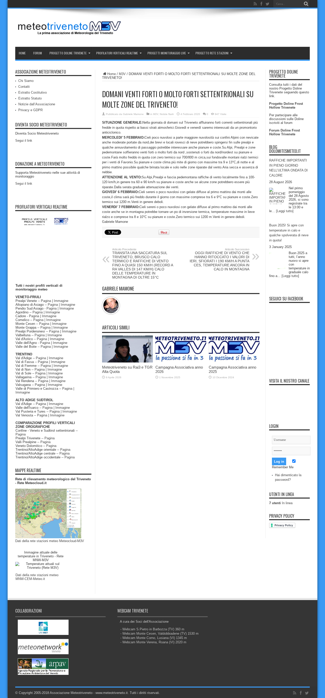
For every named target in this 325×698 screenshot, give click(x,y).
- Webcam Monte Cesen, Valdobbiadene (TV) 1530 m (159, 633)
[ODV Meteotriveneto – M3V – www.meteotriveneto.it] (69, 34)
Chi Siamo (26, 81)
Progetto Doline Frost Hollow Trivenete (286, 105)
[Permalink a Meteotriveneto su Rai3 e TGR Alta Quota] (127, 361)
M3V (122, 74)
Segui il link (23, 140)
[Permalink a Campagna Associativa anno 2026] (180, 361)
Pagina (46, 301)
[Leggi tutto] (285, 211)
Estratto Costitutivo (32, 92)
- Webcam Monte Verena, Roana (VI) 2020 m (153, 642)
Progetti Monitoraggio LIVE (167, 53)
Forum (37, 53)
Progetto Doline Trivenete (68, 53)
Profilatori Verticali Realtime (117, 53)
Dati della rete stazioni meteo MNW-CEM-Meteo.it (36, 577)
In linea (280, 503)
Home (22, 53)
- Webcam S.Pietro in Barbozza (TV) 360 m (152, 629)
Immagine (61, 301)
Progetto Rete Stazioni (212, 53)
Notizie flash (167, 114)
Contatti (24, 87)
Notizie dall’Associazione (36, 104)
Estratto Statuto (30, 98)
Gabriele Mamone (133, 114)
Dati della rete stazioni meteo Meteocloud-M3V (49, 541)
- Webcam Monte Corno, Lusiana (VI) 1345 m (153, 638)
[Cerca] (306, 4)
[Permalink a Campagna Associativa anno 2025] (234, 361)
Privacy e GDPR (30, 110)
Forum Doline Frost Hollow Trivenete (284, 132)
